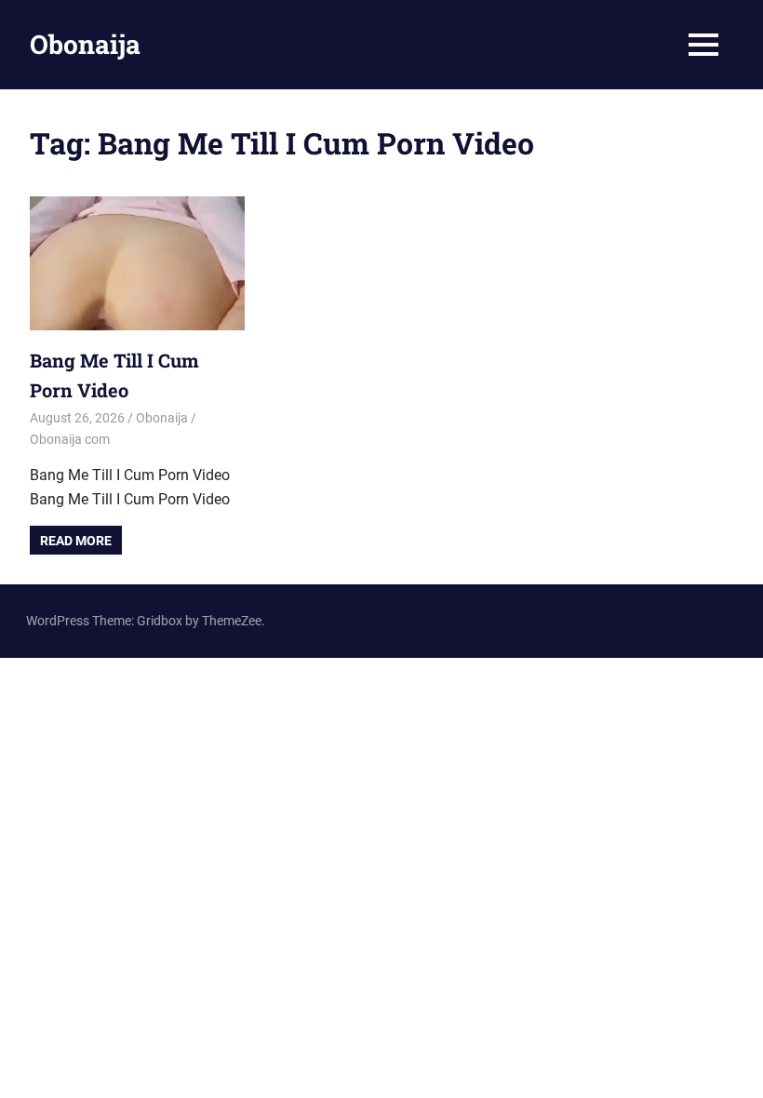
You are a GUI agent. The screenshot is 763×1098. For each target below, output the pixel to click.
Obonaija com (70, 439)
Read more (76, 540)
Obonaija (85, 44)
